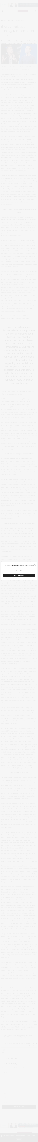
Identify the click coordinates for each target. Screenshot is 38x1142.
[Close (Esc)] (35, 565)
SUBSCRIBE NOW (19, 575)
